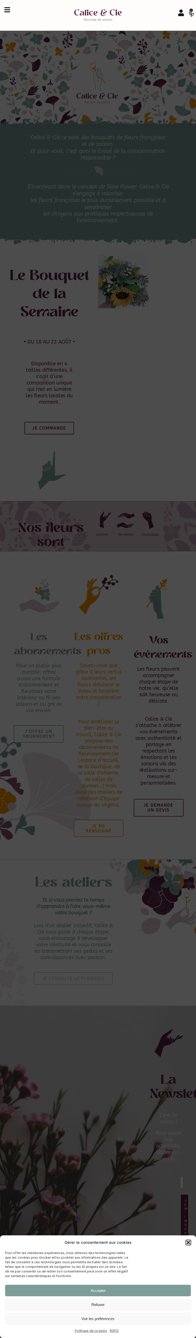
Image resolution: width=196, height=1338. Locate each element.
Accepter (98, 1290)
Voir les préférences (98, 1318)
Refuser (98, 1304)
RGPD (114, 1331)
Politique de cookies (91, 1331)
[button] (188, 1242)
